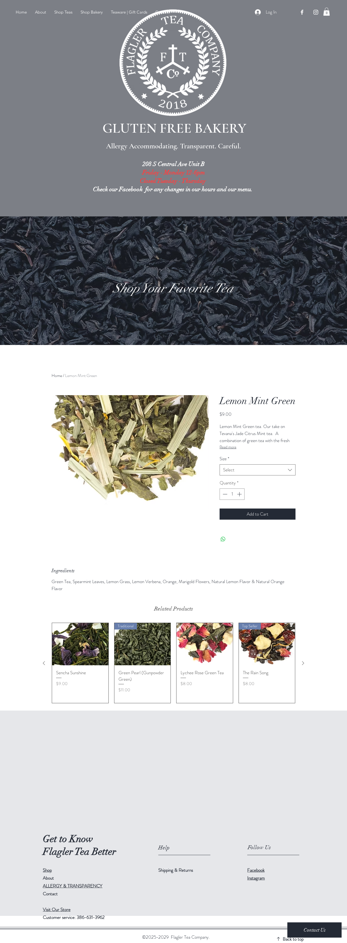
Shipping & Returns (176, 870)
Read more (228, 447)
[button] (63, 12)
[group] (173, 663)
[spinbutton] (232, 494)
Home (57, 375)
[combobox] (257, 470)
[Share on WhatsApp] (223, 539)
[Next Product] (303, 663)
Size (224, 459)
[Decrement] (224, 494)
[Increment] (240, 494)
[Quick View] (80, 644)
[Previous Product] (44, 663)
